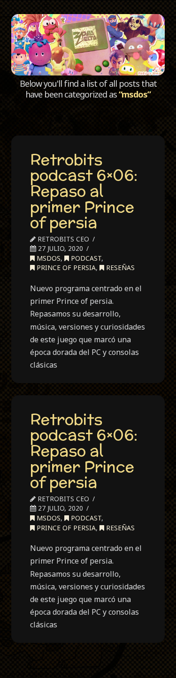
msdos (48, 258)
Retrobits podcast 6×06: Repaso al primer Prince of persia (84, 191)
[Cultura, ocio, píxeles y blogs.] (87, 44)
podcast (85, 258)
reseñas (119, 267)
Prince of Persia (65, 267)
